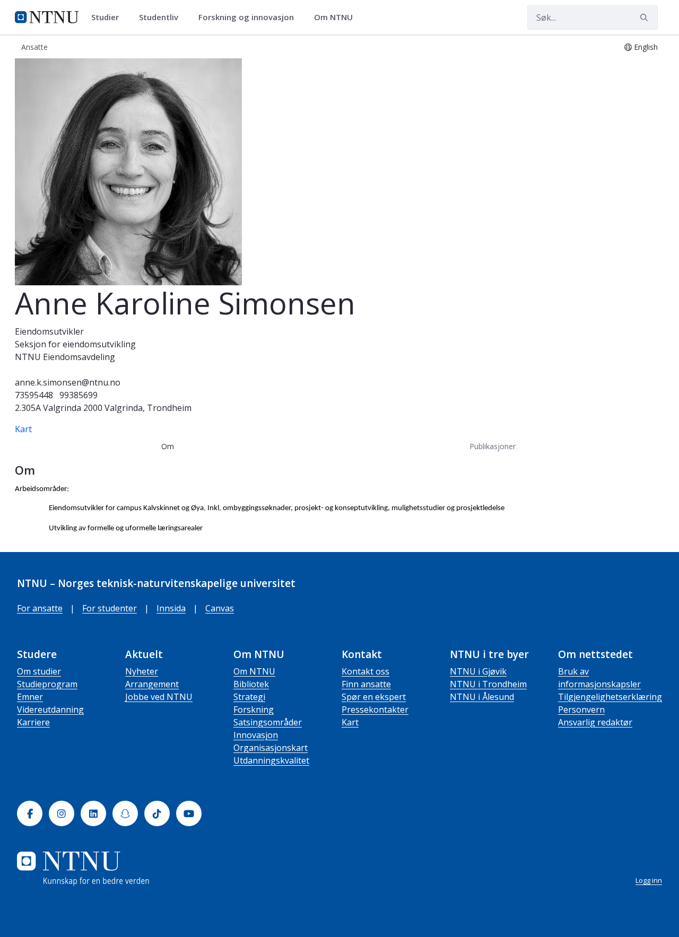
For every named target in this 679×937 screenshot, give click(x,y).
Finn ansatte (366, 684)
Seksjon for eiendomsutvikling (75, 344)
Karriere (33, 722)
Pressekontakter (375, 709)
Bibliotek (251, 684)
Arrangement (152, 684)
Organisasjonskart (270, 748)
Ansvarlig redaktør (595, 722)
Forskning (253, 709)
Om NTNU (254, 671)
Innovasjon (255, 735)
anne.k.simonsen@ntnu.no (67, 382)
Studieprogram (47, 684)
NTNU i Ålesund (482, 697)
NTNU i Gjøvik (478, 671)
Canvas (219, 608)
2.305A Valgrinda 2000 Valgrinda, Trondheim (103, 408)
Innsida (171, 608)
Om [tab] (167, 446)
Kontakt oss (365, 671)
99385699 (78, 395)
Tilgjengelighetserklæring (610, 697)
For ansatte (40, 608)
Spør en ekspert (374, 697)
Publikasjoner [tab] (492, 446)
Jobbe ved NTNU (159, 697)
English (646, 47)
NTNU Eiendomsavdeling (65, 357)
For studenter (109, 608)
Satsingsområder (267, 722)
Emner (30, 697)
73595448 (34, 395)
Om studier (39, 671)
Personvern (581, 709)
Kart (23, 429)
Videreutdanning (50, 709)
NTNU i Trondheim (488, 684)
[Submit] (645, 17)
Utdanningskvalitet (271, 760)
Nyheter (141, 671)
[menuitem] (108, 17)
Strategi (249, 697)
